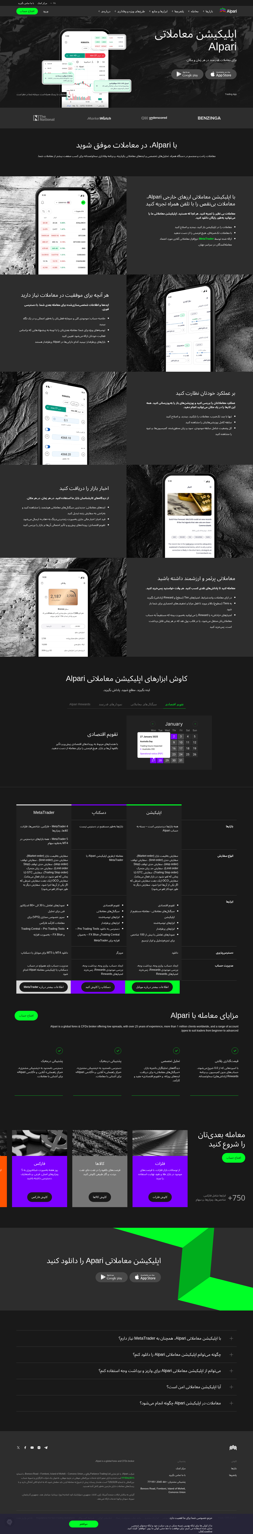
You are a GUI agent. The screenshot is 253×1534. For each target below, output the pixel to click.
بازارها (234, 1468)
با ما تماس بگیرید (26, 3)
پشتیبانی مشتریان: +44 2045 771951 (166, 1481)
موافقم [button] (83, 1524)
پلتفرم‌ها (233, 1475)
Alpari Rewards (79, 704)
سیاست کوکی (205, 1531)
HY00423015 (127, 1478)
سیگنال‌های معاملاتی (144, 704)
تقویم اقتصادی (174, 704)
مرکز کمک (42, 3)
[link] (221, 74)
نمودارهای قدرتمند (110, 704)
